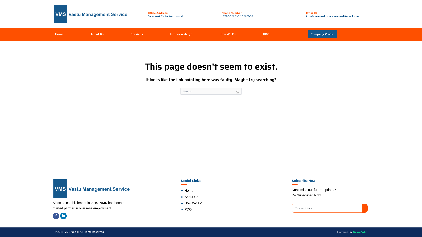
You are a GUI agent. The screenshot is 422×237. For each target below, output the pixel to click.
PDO (266, 34)
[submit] (365, 208)
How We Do (228, 34)
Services (137, 34)
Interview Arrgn (181, 34)
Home (59, 34)
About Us (97, 34)
